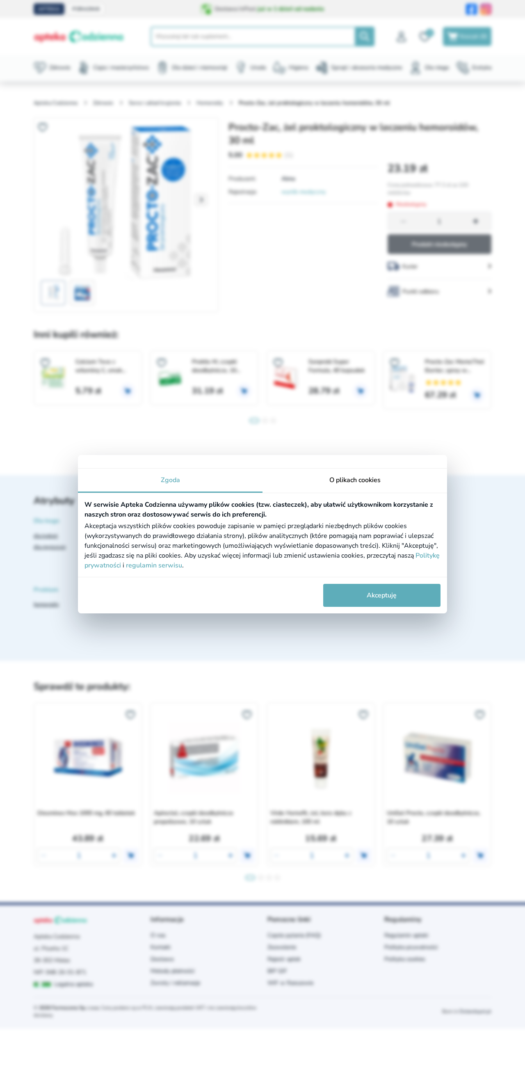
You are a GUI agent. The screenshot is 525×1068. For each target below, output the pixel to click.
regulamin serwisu (154, 565)
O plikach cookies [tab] (355, 480)
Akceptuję (382, 595)
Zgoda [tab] (170, 480)
